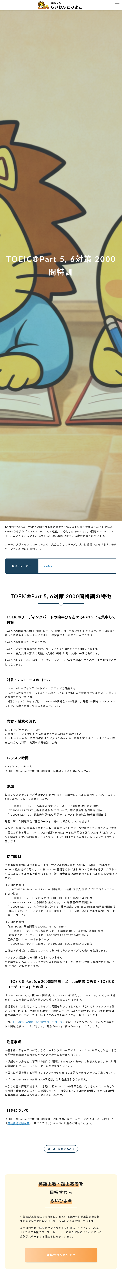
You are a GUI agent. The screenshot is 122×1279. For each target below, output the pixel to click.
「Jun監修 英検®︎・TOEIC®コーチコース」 (39, 1022)
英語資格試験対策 (18, 1123)
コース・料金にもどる (61, 1149)
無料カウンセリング (61, 1255)
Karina (48, 566)
